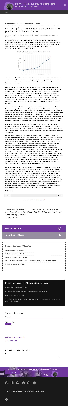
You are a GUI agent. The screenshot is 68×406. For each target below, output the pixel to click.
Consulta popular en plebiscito (17, 350)
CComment (41, 200)
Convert (8, 324)
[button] (65, 5)
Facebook (13, 372)
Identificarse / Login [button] (15, 235)
